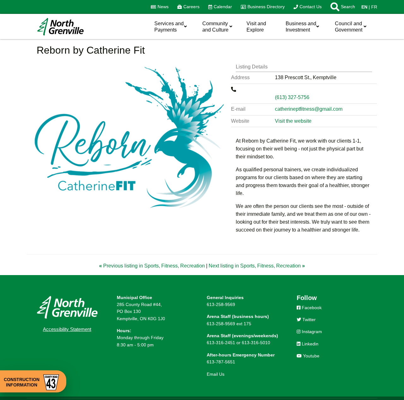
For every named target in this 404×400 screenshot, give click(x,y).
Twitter (308, 319)
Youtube (310, 355)
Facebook (311, 307)
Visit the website (293, 121)
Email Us (215, 374)
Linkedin (309, 343)
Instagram (311, 331)
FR (374, 6)
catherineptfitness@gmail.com (308, 109)
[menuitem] (159, 7)
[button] (340, 7)
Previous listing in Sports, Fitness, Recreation (152, 265)
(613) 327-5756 (292, 97)
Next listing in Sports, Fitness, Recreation (257, 265)
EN (364, 6)
